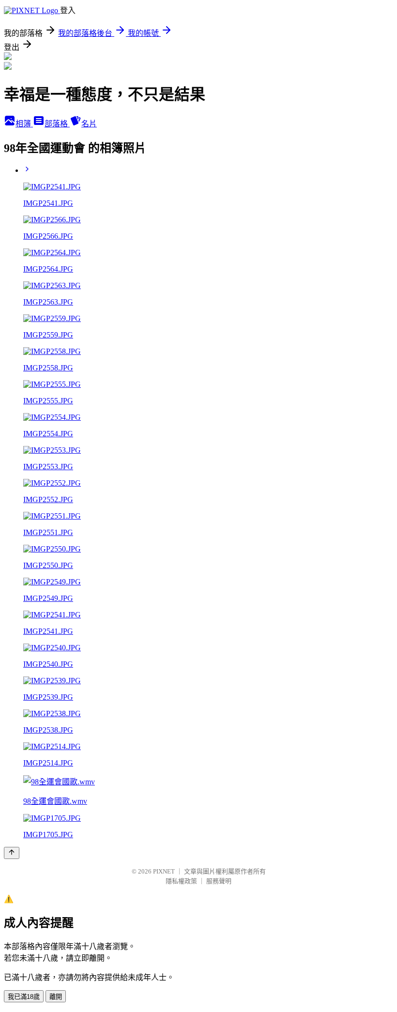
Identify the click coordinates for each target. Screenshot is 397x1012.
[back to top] (11, 853)
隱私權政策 (181, 881)
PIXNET (164, 871)
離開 (55, 996)
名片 (89, 124)
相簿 (24, 124)
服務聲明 (218, 881)
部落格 (57, 124)
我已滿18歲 (24, 996)
